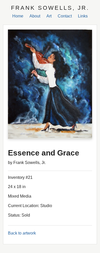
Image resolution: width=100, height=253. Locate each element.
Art (49, 16)
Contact (65, 16)
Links (83, 16)
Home (17, 16)
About (34, 16)
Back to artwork (22, 233)
